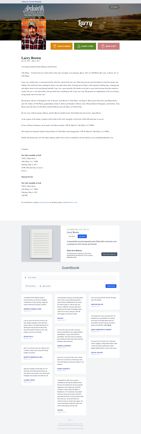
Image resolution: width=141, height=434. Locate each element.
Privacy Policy (65, 425)
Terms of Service (75, 425)
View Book (71, 236)
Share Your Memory (109, 254)
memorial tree (44, 202)
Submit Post (111, 286)
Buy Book (82, 236)
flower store (73, 202)
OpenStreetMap (72, 428)
